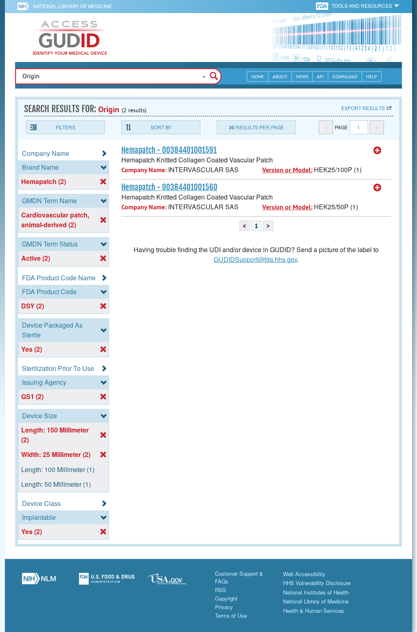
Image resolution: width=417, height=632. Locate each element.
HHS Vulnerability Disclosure (317, 583)
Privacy (224, 607)
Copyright (226, 598)
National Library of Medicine (72, 5)
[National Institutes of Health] (25, 6)
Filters (65, 127)
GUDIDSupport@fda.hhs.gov (255, 259)
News (302, 76)
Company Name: (144, 170)
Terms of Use (231, 615)
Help (371, 76)
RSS (220, 590)
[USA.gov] (174, 582)
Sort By (161, 127)
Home (257, 76)
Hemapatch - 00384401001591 (169, 150)
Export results (363, 107)
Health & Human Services (313, 610)
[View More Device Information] (377, 150)
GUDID (70, 37)
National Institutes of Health (316, 592)
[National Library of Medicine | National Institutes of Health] (39, 582)
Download (345, 76)
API (320, 76)
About (280, 76)
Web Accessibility (304, 574)
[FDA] (322, 5)
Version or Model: (287, 170)
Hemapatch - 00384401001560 (169, 187)
